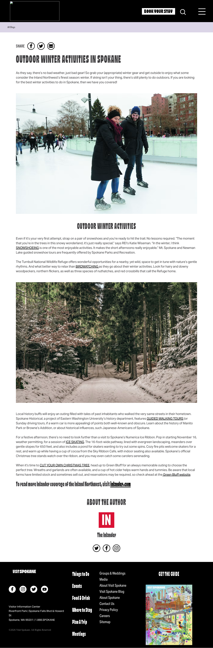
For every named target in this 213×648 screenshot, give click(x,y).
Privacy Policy (108, 610)
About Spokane (109, 597)
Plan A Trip (79, 622)
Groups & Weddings (112, 573)
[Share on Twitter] (41, 46)
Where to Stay (82, 610)
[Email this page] (51, 46)
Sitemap (104, 622)
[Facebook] (106, 548)
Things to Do (80, 574)
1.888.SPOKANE (45, 620)
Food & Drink (81, 598)
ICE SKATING (75, 442)
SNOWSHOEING (27, 248)
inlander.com (120, 484)
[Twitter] (96, 548)
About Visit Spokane (112, 585)
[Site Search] (183, 11)
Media (103, 579)
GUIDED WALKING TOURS (165, 419)
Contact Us (106, 603)
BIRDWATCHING (87, 266)
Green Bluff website (176, 475)
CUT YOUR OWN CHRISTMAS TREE (65, 465)
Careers (104, 616)
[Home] (35, 11)
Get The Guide (169, 574)
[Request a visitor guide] (169, 615)
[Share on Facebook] (31, 46)
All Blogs (11, 27)
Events (77, 586)
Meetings (79, 634)
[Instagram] (116, 548)
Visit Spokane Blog (111, 591)
